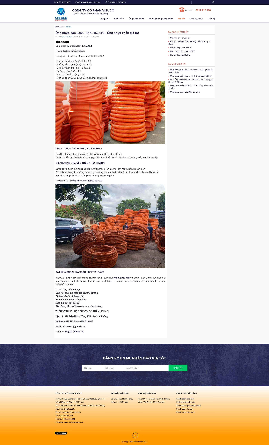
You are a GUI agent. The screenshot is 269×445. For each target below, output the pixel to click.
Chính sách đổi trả (184, 409)
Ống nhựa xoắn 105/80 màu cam (87, 181)
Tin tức (181, 19)
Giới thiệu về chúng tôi (180, 38)
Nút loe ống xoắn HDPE (180, 47)
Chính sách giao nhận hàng (188, 405)
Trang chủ (104, 19)
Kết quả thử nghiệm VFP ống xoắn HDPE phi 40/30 (189, 42)
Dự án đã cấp (196, 19)
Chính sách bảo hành (185, 412)
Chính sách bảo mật (185, 399)
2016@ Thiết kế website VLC (134, 442)
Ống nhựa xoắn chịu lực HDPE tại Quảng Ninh (190, 76)
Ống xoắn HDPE (136, 19)
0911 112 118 (203, 10)
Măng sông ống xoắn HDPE (182, 51)
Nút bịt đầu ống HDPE (180, 55)
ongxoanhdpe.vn (74, 331)
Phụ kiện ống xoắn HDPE (161, 19)
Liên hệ (211, 19)
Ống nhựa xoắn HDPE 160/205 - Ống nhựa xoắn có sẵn (191, 87)
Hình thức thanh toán (185, 402)
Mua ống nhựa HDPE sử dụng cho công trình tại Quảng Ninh (190, 71)
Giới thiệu (119, 19)
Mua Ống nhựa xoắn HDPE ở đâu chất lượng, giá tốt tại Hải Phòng (191, 80)
